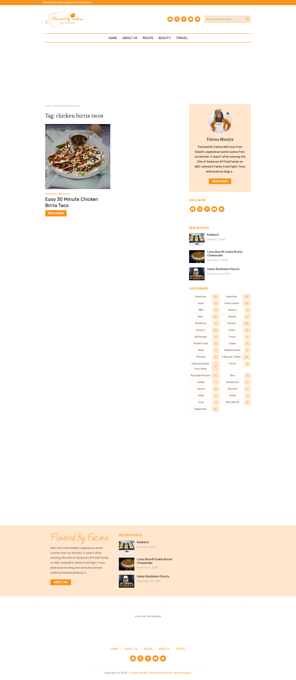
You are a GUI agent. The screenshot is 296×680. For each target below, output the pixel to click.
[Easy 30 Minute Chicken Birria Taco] (77, 126)
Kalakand (213, 234)
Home (112, 38)
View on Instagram (148, 616)
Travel (182, 38)
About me (61, 582)
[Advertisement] (148, 73)
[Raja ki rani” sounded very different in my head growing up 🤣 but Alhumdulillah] (103, 617)
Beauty (164, 38)
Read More (56, 213)
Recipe (148, 38)
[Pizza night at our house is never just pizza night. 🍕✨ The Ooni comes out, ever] (20, 617)
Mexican (64, 194)
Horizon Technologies (177, 672)
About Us (129, 38)
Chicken (51, 194)
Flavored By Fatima (144, 672)
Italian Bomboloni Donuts (223, 269)
